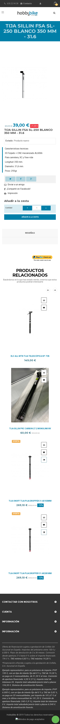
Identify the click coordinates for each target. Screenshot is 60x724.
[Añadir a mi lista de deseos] (44, 307)
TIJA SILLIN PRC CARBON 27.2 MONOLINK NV (30, 429)
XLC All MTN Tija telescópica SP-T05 (30, 356)
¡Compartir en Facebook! (19, 189)
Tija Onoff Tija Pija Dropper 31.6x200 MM (30, 573)
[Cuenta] (40, 3)
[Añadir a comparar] (44, 300)
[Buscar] (54, 13)
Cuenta (7, 611)
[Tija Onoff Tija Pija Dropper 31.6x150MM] (30, 467)
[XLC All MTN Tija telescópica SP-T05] (30, 322)
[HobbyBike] (27, 13)
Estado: (9, 140)
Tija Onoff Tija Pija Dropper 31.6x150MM (30, 501)
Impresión (13, 193)
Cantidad (8, 208)
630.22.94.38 (12, 3)
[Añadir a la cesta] (44, 459)
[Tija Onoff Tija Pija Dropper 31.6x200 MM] (30, 540)
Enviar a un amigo (16, 184)
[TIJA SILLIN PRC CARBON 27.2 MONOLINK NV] (30, 395)
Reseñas (30, 233)
